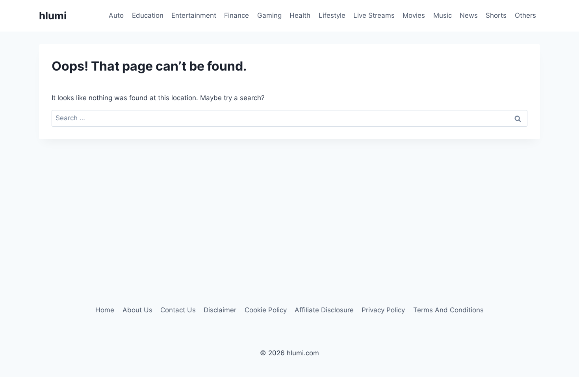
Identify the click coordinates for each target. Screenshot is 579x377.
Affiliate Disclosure (324, 310)
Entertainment (193, 15)
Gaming (269, 15)
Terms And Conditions (448, 310)
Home (104, 310)
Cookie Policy (266, 310)
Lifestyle (332, 15)
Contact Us (178, 310)
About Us (137, 310)
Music (442, 15)
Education (147, 15)
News (469, 15)
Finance (236, 15)
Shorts (496, 15)
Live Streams (374, 15)
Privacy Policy (383, 310)
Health (300, 15)
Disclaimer (220, 310)
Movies (414, 15)
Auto (116, 15)
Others (525, 15)
